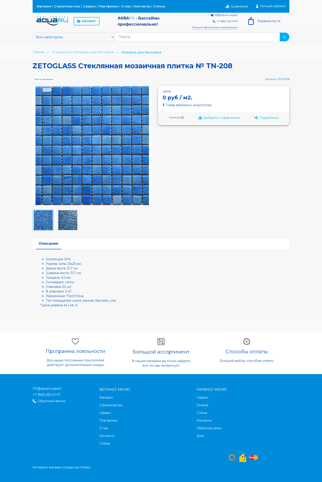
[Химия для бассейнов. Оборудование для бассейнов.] (52, 21)
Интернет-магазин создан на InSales (61, 467)
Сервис (89, 6)
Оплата (202, 405)
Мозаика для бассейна (141, 52)
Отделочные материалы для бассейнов (83, 52)
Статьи (159, 6)
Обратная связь (209, 428)
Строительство (67, 6)
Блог (200, 436)
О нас (126, 6)
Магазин (44, 6)
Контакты (142, 6)
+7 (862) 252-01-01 (46, 395)
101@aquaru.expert (47, 389)
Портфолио (109, 6)
